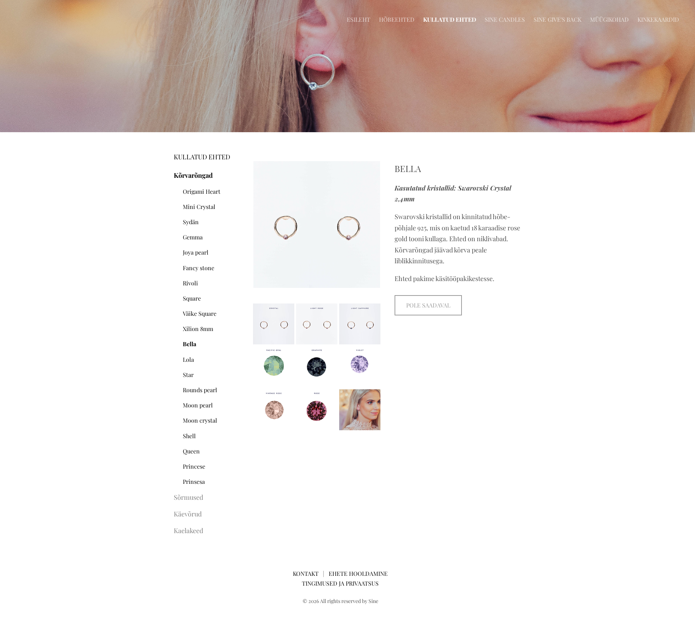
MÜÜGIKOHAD (609, 19)
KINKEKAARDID (658, 19)
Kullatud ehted (449, 19)
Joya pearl (195, 252)
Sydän (191, 222)
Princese (194, 466)
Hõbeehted (396, 19)
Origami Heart (201, 191)
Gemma (193, 237)
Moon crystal (200, 420)
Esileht (358, 19)
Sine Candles (505, 19)
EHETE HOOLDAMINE (358, 573)
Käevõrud (188, 514)
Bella (189, 344)
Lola (188, 359)
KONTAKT (306, 573)
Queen (191, 451)
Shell (189, 436)
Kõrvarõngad (193, 175)
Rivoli (190, 283)
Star (188, 374)
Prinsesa (194, 481)
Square (192, 298)
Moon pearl (198, 405)
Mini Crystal (199, 206)
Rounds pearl (200, 390)
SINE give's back (557, 19)
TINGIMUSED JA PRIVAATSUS (340, 583)
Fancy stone (198, 268)
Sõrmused (188, 497)
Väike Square (199, 313)
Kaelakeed (188, 530)
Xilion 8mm (198, 328)
